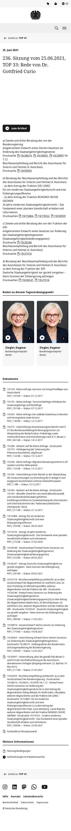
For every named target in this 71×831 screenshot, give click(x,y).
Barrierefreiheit (10, 802)
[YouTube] (45, 787)
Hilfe (5, 796)
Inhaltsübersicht (33, 796)
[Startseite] (35, 15)
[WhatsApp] (34, 787)
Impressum (42, 802)
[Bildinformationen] (30, 338)
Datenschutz (27, 802)
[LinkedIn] (14, 787)
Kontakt (16, 796)
